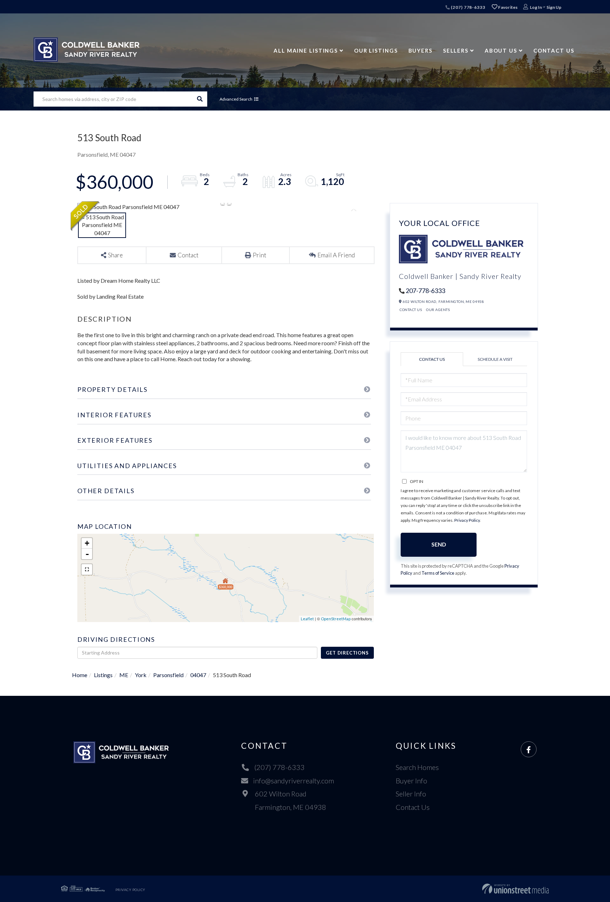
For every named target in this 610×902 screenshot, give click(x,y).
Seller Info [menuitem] (411, 793)
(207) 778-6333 (467, 7)
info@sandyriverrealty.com (293, 780)
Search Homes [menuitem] (417, 767)
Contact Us (411, 309)
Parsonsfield (168, 674)
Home (79, 674)
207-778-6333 (425, 290)
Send (438, 544)
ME (123, 674)
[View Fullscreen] (87, 569)
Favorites (507, 7)
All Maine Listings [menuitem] (306, 50)
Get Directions (347, 653)
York (140, 674)
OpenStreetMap (336, 618)
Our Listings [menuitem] (376, 50)
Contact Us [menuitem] (553, 50)
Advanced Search (236, 99)
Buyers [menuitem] (420, 50)
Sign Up (553, 7)
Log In (536, 7)
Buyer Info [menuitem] (411, 780)
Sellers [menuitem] (455, 50)
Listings (103, 674)
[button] (199, 99)
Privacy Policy (467, 520)
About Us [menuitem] (501, 50)
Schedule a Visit (495, 359)
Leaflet (307, 618)
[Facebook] (528, 750)
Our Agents (438, 309)
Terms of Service (437, 573)
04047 (198, 674)
